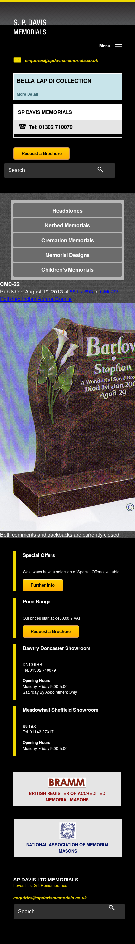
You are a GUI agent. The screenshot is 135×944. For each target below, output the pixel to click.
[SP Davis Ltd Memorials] (42, 27)
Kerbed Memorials (67, 225)
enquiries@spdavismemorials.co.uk (61, 60)
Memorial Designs (67, 255)
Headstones (67, 210)
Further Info (43, 585)
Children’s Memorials (67, 269)
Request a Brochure (42, 153)
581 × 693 (81, 291)
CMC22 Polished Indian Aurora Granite (59, 295)
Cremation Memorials (67, 240)
